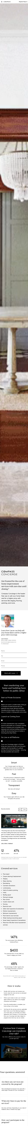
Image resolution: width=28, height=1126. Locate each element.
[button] (1, 1)
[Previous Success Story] (20, 809)
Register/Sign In (23, 1)
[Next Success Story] (24, 809)
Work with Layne (9, 673)
